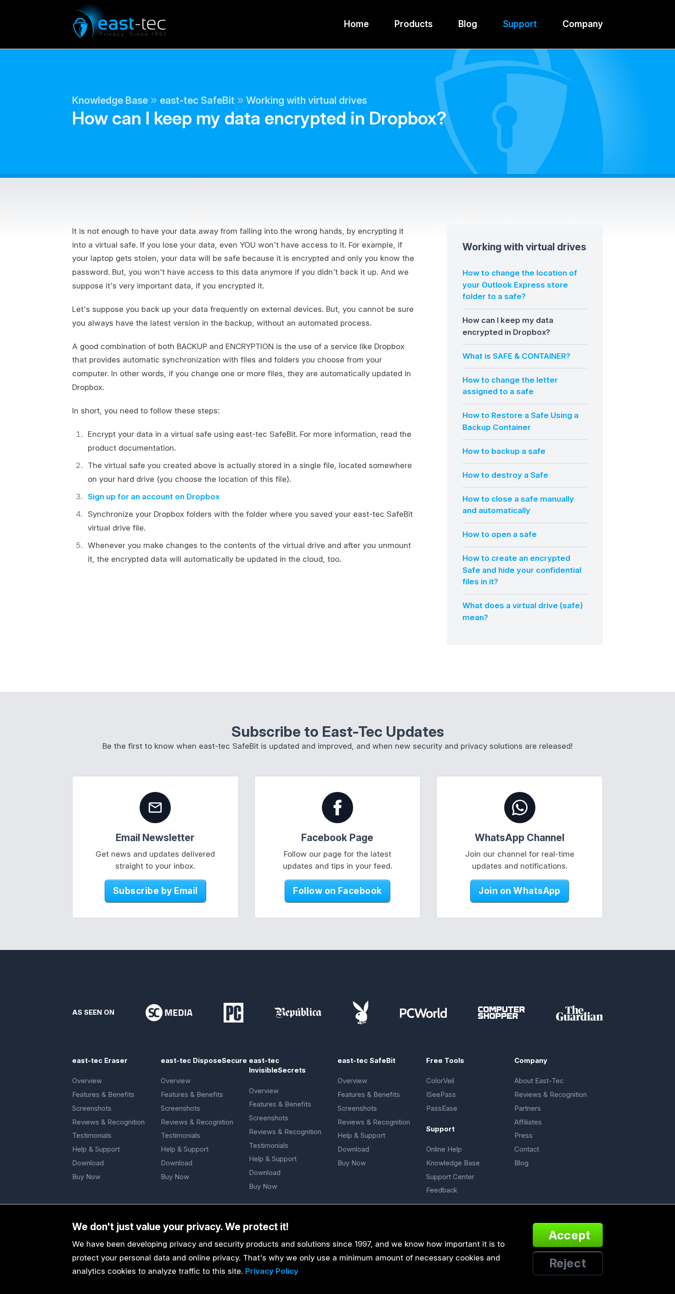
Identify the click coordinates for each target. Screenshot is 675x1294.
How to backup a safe (504, 451)
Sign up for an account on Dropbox (153, 496)
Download (88, 1163)
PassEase (441, 1108)
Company (582, 23)
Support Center (450, 1177)
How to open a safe (499, 534)
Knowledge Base (110, 100)
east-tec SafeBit (197, 100)
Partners (527, 1108)
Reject (568, 1263)
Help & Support (96, 1149)
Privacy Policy (271, 1271)
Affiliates (528, 1122)
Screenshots (92, 1108)
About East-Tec (538, 1081)
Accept (570, 1235)
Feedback (441, 1190)
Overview (87, 1081)
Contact (526, 1149)
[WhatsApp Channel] (519, 807)
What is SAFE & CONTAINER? (516, 356)
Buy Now (86, 1177)
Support (520, 23)
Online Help (444, 1149)
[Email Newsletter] (155, 807)
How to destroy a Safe (505, 475)
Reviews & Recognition (108, 1122)
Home (356, 23)
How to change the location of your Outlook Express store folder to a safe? (519, 284)
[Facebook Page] (337, 807)
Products (413, 23)
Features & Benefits (103, 1095)
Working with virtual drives (306, 100)
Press (523, 1135)
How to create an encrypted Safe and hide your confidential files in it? (521, 570)
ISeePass (441, 1095)
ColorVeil (440, 1081)
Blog (467, 23)
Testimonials (92, 1135)
